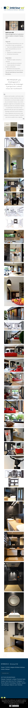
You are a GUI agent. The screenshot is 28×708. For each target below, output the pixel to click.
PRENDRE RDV (5, 673)
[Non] (26, 703)
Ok (10, 705)
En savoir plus (15, 705)
